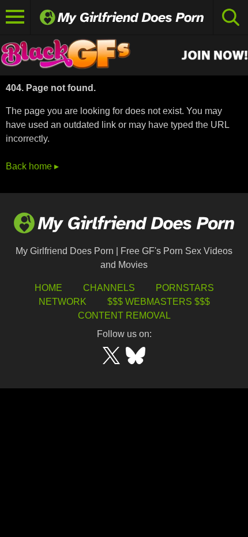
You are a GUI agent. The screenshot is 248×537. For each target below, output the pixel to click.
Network (63, 302)
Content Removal (124, 315)
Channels (109, 288)
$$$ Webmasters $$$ (158, 302)
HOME (48, 288)
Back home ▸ (32, 166)
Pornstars (185, 288)
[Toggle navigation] (15, 17)
